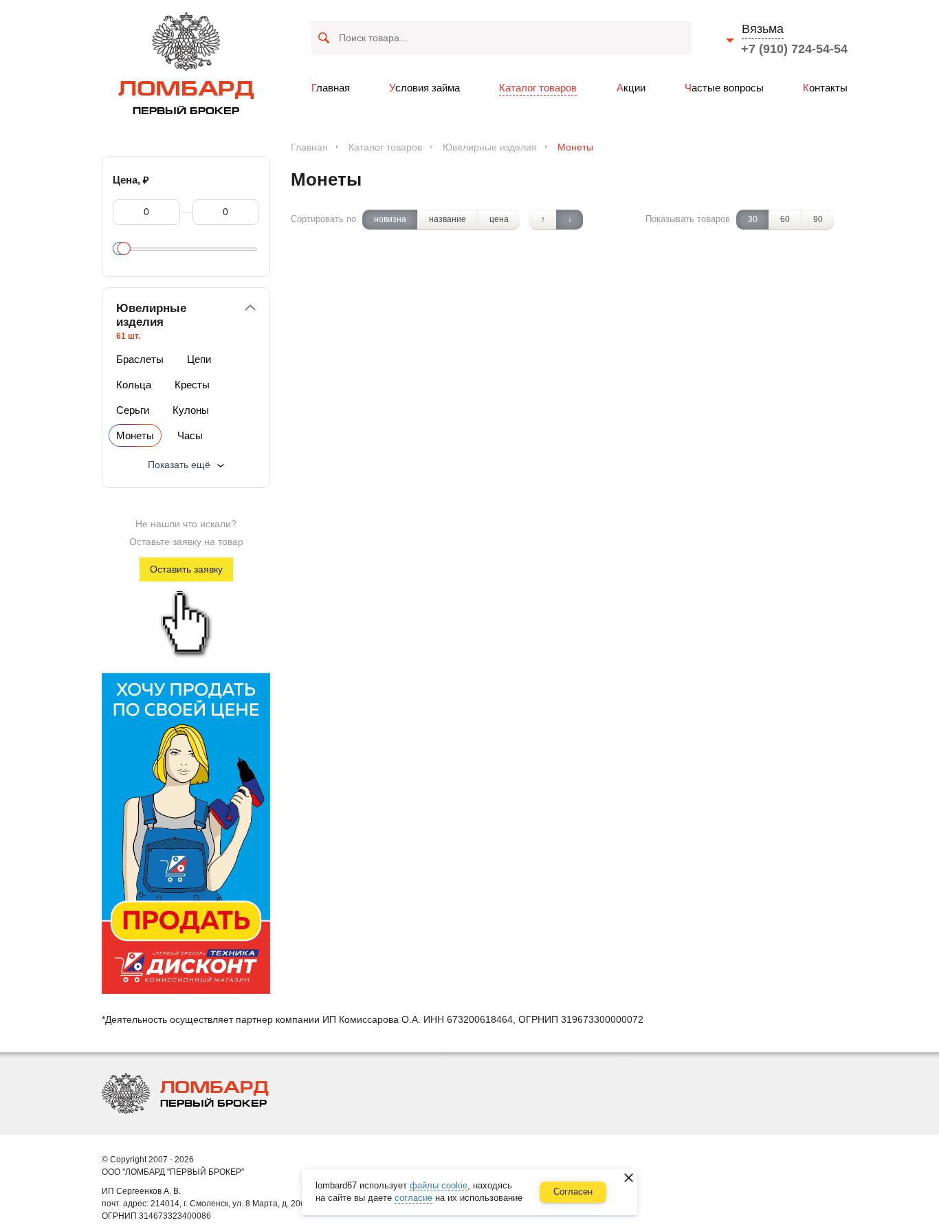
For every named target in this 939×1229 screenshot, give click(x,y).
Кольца (133, 384)
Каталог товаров (385, 147)
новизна (390, 219)
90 (818, 219)
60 (785, 219)
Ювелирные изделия (490, 147)
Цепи (199, 359)
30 (753, 219)
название (447, 219)
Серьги (132, 410)
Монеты (135, 435)
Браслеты (140, 359)
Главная (309, 147)
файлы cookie (438, 1185)
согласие (413, 1198)
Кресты (192, 384)
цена (499, 219)
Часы (190, 435)
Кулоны (191, 410)
